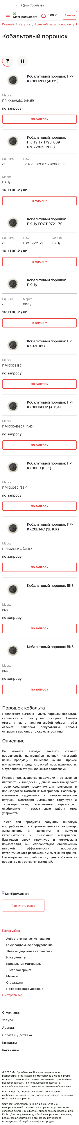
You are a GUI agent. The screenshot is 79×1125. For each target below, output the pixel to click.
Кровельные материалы (23, 963)
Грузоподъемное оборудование (29, 945)
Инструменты (16, 957)
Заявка (70, 15)
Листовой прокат (19, 970)
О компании (11, 1012)
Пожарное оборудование (24, 989)
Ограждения (15, 982)
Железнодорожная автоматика (29, 951)
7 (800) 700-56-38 (32, 5)
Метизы (12, 976)
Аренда (8, 1027)
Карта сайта (11, 930)
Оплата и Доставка (17, 1035)
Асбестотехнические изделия (28, 938)
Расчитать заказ (23, 905)
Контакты (9, 1043)
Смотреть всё (12, 995)
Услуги (7, 1020)
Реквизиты (10, 1050)
